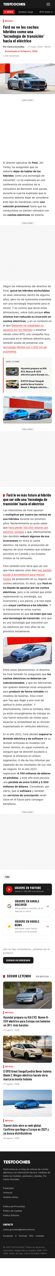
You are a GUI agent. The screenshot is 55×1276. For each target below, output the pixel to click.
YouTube (23, 1235)
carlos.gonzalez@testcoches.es (19, 1229)
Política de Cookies (12, 1210)
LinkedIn (40, 1235)
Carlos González (15, 46)
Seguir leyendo (19, 976)
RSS (31, 1235)
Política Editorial (11, 1215)
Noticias (9, 21)
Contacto (7, 1192)
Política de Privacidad (14, 1206)
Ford (7, 877)
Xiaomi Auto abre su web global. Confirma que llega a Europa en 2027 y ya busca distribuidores (26, 1129)
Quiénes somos (10, 1197)
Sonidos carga (25, 12)
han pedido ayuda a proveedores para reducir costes (27, 575)
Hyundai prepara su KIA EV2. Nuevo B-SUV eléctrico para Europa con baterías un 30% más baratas (26, 1021)
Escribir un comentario (18, 960)
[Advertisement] (27, 129)
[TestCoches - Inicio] (14, 4)
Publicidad (8, 1188)
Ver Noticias (44, 976)
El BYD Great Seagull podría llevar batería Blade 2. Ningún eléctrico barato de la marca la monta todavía (27, 1075)
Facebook (8, 1235)
